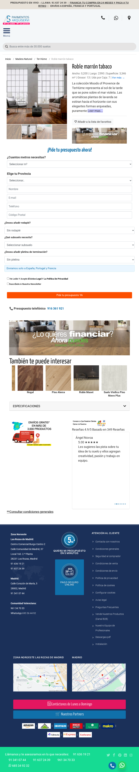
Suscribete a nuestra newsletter (25, 284)
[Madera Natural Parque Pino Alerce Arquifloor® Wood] (58, 378)
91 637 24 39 (41, 760)
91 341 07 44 (17, 760)
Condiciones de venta (106, 563)
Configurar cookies (105, 592)
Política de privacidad (106, 578)
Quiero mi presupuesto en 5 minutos (69, 552)
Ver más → (118, 77)
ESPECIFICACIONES (26, 406)
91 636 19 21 (81, 754)
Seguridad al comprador (108, 556)
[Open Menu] (7, 33)
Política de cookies (105, 585)
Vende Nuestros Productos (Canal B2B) (109, 616)
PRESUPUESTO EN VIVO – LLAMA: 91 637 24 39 (38, 3)
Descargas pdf (103, 637)
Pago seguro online (69, 583)
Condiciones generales (107, 549)
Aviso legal (101, 600)
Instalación (101, 644)
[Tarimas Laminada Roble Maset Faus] (86, 378)
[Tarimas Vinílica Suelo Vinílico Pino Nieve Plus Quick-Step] (114, 378)
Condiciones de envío (106, 570)
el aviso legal (35, 279)
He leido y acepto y (38, 279)
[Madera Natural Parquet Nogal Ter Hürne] (30, 378)
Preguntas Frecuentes (107, 607)
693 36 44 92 (29, 613)
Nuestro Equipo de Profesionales (105, 628)
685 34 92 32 (20, 765)
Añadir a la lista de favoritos (94, 121)
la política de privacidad (56, 279)
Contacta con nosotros (107, 541)
